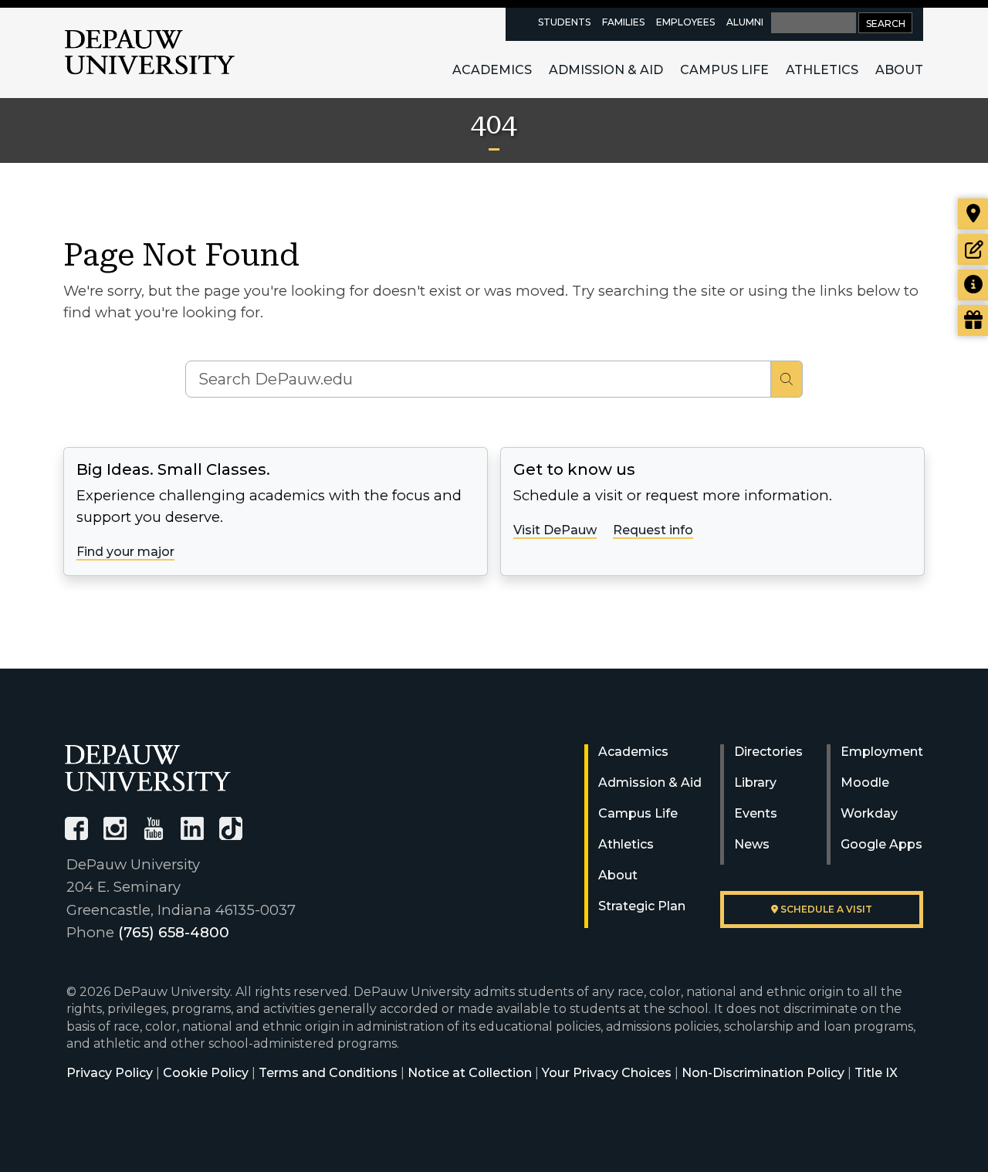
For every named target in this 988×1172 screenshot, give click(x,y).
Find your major (125, 551)
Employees (685, 22)
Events (755, 813)
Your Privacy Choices (607, 1072)
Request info (653, 530)
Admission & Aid (606, 70)
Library (755, 782)
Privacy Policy (109, 1072)
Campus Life (724, 70)
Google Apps (881, 844)
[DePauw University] (148, 767)
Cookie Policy (206, 1072)
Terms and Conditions (328, 1072)
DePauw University (150, 52)
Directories (768, 751)
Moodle (865, 782)
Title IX (876, 1072)
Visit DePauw (555, 530)
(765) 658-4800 (173, 932)
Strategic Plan (641, 906)
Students (564, 22)
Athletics (822, 70)
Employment (882, 751)
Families (623, 22)
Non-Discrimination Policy (763, 1072)
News (752, 844)
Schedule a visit (825, 909)
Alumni (744, 22)
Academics (492, 70)
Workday (869, 813)
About (899, 70)
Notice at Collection (470, 1072)
